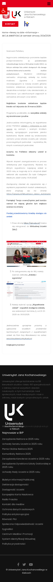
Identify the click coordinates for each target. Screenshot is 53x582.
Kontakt (10, 24)
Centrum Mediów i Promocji (17, 534)
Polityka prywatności (13, 543)
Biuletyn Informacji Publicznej (18, 479)
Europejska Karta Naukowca (17, 494)
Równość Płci (9, 519)
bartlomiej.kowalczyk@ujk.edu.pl (31, 426)
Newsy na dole (17, 32)
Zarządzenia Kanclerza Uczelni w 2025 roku (26, 458)
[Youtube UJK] (31, 564)
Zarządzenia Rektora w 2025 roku (20, 439)
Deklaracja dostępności (15, 484)
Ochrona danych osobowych (18, 509)
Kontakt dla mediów (13, 504)
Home (5, 32)
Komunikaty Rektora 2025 (16, 453)
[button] (3, 10)
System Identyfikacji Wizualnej (18, 539)
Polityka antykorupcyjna (15, 514)
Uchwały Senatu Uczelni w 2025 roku (22, 444)
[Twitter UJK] (24, 564)
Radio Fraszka (9, 499)
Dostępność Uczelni (13, 489)
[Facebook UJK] (18, 564)
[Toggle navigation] (49, 3)
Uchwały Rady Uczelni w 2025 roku (21, 472)
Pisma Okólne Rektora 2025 (17, 449)
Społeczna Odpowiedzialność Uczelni (22, 524)
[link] (26, 23)
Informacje (31, 32)
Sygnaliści (7, 529)
